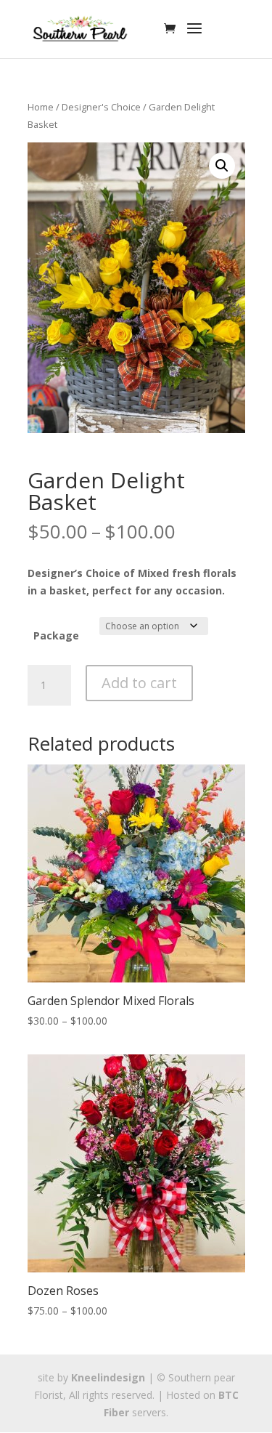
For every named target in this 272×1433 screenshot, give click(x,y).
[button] (222, 166)
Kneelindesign (108, 1377)
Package (56, 635)
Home (41, 106)
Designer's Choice (101, 106)
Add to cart (139, 683)
